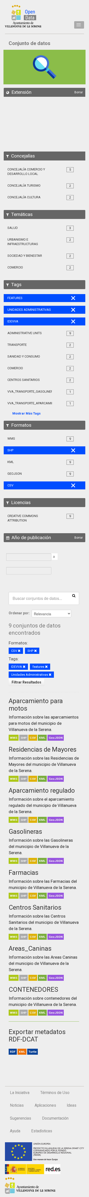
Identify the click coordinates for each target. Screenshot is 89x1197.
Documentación (55, 1118)
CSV (33, 737)
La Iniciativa (19, 1093)
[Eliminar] (19, 651)
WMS (13, 737)
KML (42, 737)
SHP (23, 737)
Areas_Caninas (30, 948)
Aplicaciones (45, 1105)
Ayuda (15, 1131)
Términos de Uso (54, 1093)
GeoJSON (56, 737)
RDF (13, 1051)
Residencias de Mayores (42, 749)
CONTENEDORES (33, 989)
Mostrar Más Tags (26, 413)
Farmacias (23, 872)
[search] (73, 595)
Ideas (71, 1105)
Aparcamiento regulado (42, 790)
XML (22, 1051)
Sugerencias (20, 1118)
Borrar (78, 92)
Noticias (17, 1105)
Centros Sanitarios (35, 907)
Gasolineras (25, 831)
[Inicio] (23, 16)
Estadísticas (41, 1131)
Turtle (32, 1051)
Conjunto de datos (29, 43)
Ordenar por (19, 613)
